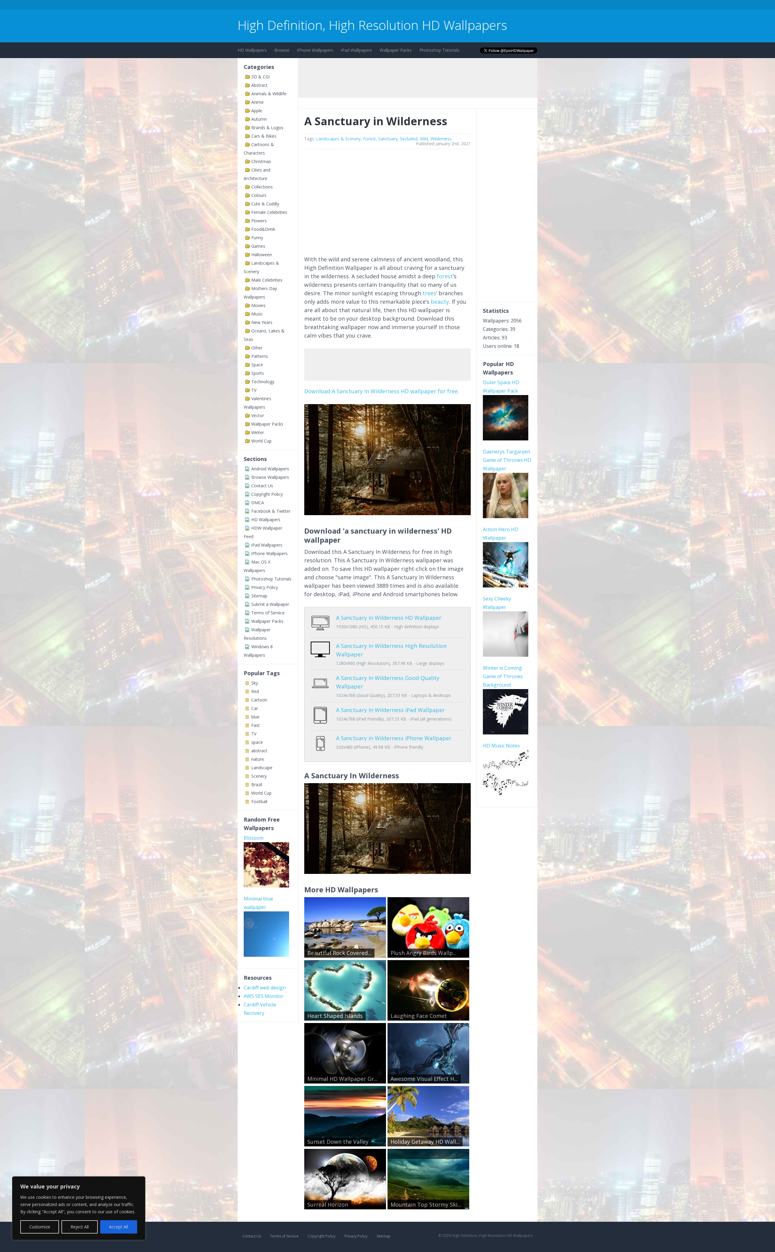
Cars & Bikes (263, 136)
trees (429, 293)
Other (256, 348)
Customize (39, 1227)
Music (257, 314)
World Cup (261, 441)
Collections (262, 187)
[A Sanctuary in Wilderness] (387, 513)
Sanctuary (387, 139)
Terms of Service (268, 613)
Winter (257, 432)
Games (258, 246)
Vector (257, 415)
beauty (440, 301)
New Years (261, 322)
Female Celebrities (269, 212)
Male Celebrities (266, 280)
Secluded (408, 139)
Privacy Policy (264, 587)
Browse (281, 50)
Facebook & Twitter (270, 511)
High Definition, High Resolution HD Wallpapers (372, 25)
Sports (257, 373)
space (257, 742)
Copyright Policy (267, 494)
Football (259, 801)
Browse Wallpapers (270, 477)
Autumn (259, 119)
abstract (259, 750)
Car (254, 708)
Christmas (261, 161)
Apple (256, 110)
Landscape (261, 767)
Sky (254, 683)
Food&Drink (263, 229)
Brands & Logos (267, 127)
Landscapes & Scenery (338, 139)
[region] (78, 1208)
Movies (258, 305)
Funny (257, 237)
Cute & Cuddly (265, 204)
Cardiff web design (265, 987)
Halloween (261, 254)
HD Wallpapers (252, 50)
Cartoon (259, 700)
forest (445, 276)
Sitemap (259, 596)
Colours (258, 195)
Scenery (259, 776)
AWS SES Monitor (263, 996)
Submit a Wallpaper (270, 604)
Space (257, 365)
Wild (424, 139)
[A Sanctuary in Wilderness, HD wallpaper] (387, 871)
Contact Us (262, 486)
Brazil (256, 784)
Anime (257, 102)
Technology (262, 381)
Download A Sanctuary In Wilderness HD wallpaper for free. (381, 391)
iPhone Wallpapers (315, 50)
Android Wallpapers (270, 469)
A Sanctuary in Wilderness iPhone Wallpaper (393, 738)
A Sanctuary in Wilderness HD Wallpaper (388, 617)
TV (253, 390)
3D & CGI (260, 77)
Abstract (259, 85)
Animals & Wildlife (268, 93)
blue (255, 717)
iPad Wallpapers (356, 50)
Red (255, 691)
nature (257, 759)
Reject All (80, 1227)
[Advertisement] (348, 5)
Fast (255, 725)
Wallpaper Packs (396, 50)
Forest (369, 139)
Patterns (259, 356)
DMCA (257, 502)
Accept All (118, 1227)
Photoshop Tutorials (439, 50)
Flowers (259, 221)
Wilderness (441, 139)
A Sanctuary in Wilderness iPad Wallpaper (390, 710)
